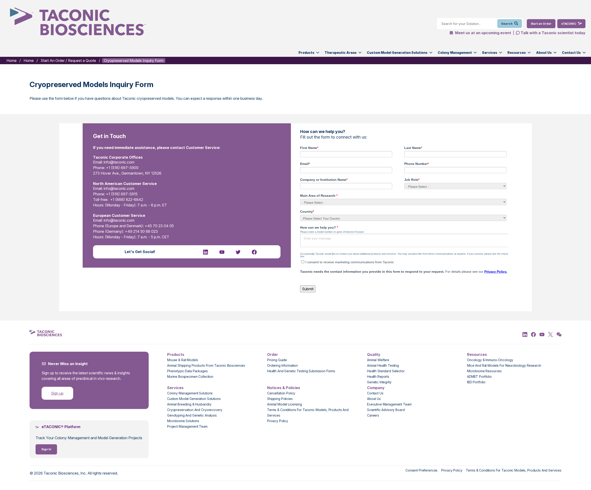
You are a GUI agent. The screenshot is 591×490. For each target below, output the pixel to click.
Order (272, 354)
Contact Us (571, 52)
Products (306, 52)
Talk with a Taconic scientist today (553, 32)
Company (376, 387)
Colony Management (455, 52)
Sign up (57, 393)
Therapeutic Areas (341, 52)
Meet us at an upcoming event (482, 32)
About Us (544, 52)
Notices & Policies (283, 387)
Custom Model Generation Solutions (397, 52)
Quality (373, 354)
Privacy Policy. (495, 271)
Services (489, 52)
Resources (516, 52)
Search (507, 23)
